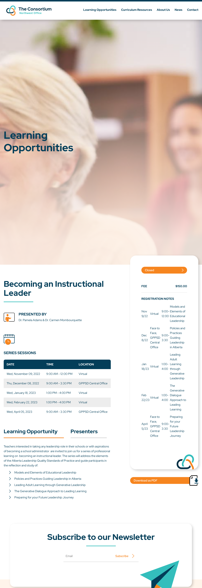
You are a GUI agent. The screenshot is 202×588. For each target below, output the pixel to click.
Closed (149, 270)
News (178, 10)
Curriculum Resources (136, 10)
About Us (163, 10)
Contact (192, 10)
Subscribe (121, 556)
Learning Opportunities (99, 10)
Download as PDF (145, 480)
